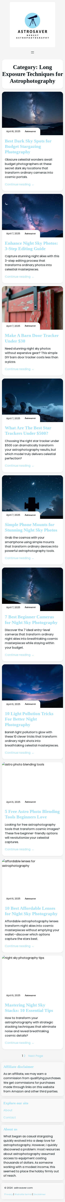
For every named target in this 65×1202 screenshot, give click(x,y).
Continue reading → (19, 184)
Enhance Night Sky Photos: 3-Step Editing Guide (31, 245)
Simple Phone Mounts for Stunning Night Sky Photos (31, 527)
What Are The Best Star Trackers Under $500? (28, 430)
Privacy (8, 1194)
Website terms (23, 1194)
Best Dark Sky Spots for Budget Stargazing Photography (28, 146)
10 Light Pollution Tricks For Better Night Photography (29, 719)
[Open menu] (32, 52)
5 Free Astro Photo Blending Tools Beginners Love (32, 814)
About (7, 1110)
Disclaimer (39, 1194)
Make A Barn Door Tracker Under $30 (32, 338)
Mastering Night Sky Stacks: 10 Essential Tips (29, 1007)
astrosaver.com (23, 1187)
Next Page (35, 1056)
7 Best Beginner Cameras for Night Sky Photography (31, 619)
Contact (9, 1117)
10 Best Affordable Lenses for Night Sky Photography (31, 911)
